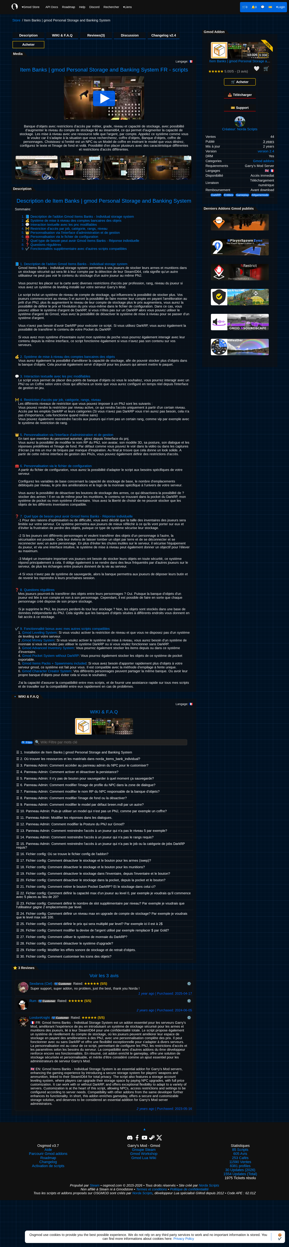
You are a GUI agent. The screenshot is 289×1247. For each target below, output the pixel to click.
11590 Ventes (240, 1162)
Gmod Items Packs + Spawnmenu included (54, 663)
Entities (228, 195)
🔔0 (254, 7)
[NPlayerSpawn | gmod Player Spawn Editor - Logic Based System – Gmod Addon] (240, 254)
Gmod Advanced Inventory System (48, 648)
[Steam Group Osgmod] (152, 1137)
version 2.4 (266, 151)
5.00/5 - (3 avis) (228, 71)
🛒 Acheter (240, 82)
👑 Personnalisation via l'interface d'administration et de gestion (72, 232)
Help (82, 7)
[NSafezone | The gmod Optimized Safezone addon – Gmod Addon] (240, 304)
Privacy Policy (183, 1238)
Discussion (130, 35)
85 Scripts (240, 1150)
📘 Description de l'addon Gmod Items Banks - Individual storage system (79, 216)
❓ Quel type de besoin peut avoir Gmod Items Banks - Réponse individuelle (82, 241)
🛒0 (244, 7)
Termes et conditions (151, 1189)
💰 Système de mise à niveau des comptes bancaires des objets (73, 220)
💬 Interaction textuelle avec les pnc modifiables (61, 224)
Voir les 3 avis (104, 975)
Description (28, 35)
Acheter (28, 44)
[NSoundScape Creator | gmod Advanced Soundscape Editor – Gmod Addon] (240, 329)
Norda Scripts (209, 1185)
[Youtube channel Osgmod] (144, 1137)
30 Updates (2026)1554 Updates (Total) (240, 1172)
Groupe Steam (144, 1150)
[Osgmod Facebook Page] (137, 1137)
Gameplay (242, 195)
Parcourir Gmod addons (48, 1154)
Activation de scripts (48, 1166)
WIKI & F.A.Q (62, 35)
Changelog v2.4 (163, 35)
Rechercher (111, 7)
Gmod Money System (38, 640)
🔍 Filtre (27, 742)
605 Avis (240, 1154)
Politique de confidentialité (189, 1189)
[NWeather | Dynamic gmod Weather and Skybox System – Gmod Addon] (240, 354)
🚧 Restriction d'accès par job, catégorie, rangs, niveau (66, 228)
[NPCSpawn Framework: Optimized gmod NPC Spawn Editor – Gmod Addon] (240, 229)
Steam (95, 1185)
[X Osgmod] (159, 1137)
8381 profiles (240, 1166)
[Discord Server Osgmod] (129, 1137)
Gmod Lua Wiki (143, 1158)
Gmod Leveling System (39, 632)
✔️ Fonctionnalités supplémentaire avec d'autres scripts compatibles (76, 249)
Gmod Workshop (143, 1154)
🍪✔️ (280, 1236)
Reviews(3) (96, 35)
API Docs (51, 7)
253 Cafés (240, 1158)
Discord (94, 7)
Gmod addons (263, 161)
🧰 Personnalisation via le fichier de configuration (61, 236)
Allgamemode (260, 195)
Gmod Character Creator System (46, 671)
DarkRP (216, 195)
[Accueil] (15, 7)
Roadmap (68, 7)
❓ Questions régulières (43, 245)
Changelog (48, 1162)
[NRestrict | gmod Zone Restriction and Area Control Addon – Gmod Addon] (240, 279)
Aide (48, 1150)
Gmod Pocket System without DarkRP (50, 655)
